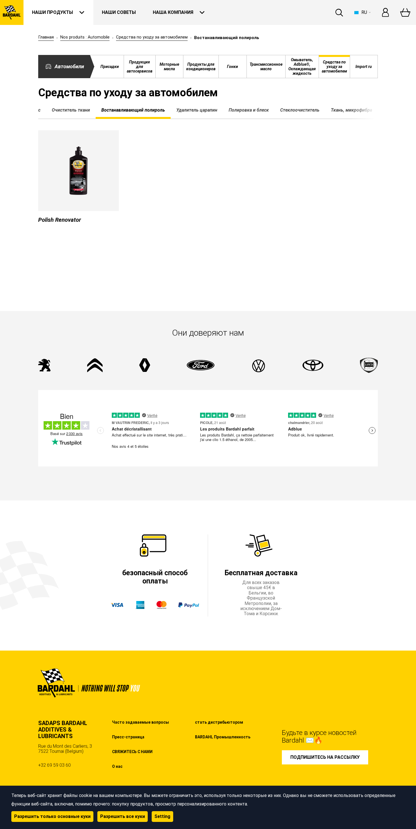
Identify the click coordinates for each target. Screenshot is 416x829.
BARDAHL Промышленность (222, 737)
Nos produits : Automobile (85, 37)
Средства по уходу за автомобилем (152, 37)
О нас (117, 766)
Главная (46, 37)
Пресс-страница (128, 737)
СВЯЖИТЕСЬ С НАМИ (132, 751)
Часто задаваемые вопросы (140, 722)
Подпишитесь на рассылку (325, 757)
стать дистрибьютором (219, 722)
